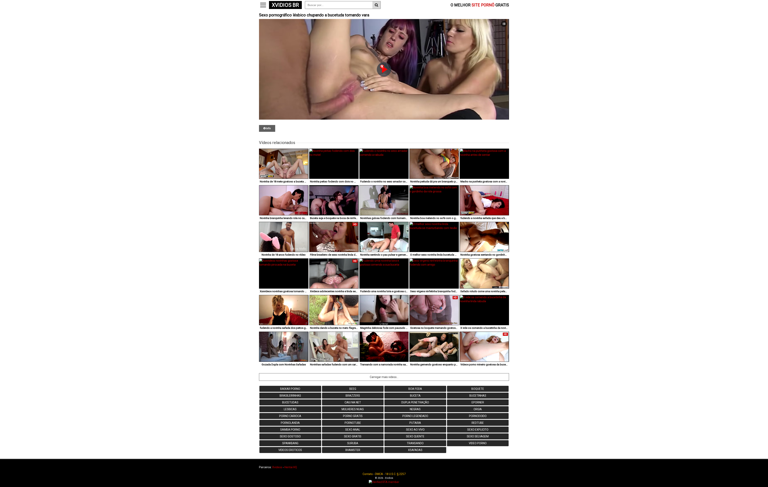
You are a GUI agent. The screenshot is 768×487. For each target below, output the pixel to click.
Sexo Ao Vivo (415, 429)
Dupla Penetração (415, 402)
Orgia (478, 409)
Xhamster (352, 450)
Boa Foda (415, 388)
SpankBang (290, 443)
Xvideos (277, 467)
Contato (368, 474)
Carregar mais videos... (384, 377)
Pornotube (353, 422)
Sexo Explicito (477, 429)
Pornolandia (290, 422)
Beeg (352, 388)
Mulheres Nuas (353, 409)
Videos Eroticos (290, 450)
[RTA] (384, 482)
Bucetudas (290, 402)
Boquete (477, 388)
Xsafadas (415, 450)
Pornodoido (478, 416)
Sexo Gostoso (290, 436)
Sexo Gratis (352, 436)
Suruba (352, 443)
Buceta (415, 395)
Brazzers (353, 395)
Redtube (478, 422)
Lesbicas (290, 409)
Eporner (478, 402)
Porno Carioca (290, 416)
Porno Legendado (415, 416)
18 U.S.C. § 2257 (395, 474)
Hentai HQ (290, 467)
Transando (415, 443)
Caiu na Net (353, 402)
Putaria (415, 422)
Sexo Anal (352, 429)
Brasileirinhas (290, 395)
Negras (415, 409)
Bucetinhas (477, 395)
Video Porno (478, 443)
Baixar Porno (290, 388)
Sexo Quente (415, 436)
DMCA (379, 474)
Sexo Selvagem (478, 436)
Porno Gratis (353, 416)
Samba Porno (290, 429)
